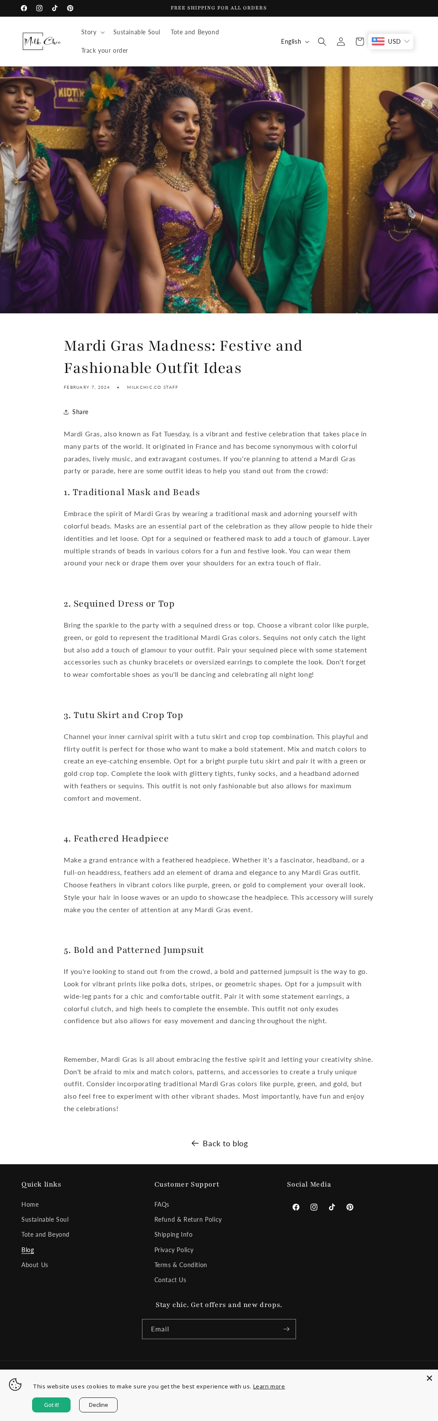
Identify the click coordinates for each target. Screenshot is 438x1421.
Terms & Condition (180, 1264)
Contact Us (170, 1279)
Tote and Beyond (45, 1234)
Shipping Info (173, 1234)
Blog (27, 1249)
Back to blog (225, 1143)
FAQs (161, 1204)
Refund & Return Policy (188, 1219)
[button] (92, 32)
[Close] (429, 1378)
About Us (34, 1264)
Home (29, 1204)
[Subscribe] (286, 1329)
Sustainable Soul (45, 1219)
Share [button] (80, 411)
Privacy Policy (174, 1249)
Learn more (269, 1386)
